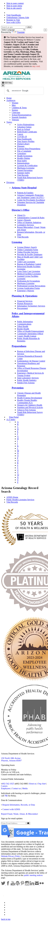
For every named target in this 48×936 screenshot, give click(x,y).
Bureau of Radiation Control (29, 264)
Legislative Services (25, 225)
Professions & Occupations (28, 281)
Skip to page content (15, 3)
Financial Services (24, 301)
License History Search (27, 247)
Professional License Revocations (31, 286)
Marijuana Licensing (25, 168)
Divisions (10, 182)
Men (14, 105)
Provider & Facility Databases (29, 254)
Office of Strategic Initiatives (29, 222)
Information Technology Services (31, 306)
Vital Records (23, 175)
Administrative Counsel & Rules (30, 217)
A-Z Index (10, 419)
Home (9, 98)
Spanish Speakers (19, 117)
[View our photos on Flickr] (41, 884)
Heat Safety (22, 161)
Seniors (15, 110)
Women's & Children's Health (29, 405)
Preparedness (19, 346)
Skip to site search (14, 8)
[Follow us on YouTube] (13, 884)
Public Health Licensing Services (20, 499)
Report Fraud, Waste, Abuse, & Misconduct (19, 814)
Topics (9, 122)
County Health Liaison (26, 336)
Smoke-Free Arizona (26, 383)
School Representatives (21, 115)
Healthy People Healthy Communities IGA (27, 401)
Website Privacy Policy (10, 856)
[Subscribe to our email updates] (37, 884)
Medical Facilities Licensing (29, 274)
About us (32, 783)
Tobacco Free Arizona (26, 410)
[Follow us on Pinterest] (22, 884)
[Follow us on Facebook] (8, 884)
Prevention (18, 387)
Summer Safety (23, 173)
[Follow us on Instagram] (27, 884)
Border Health (23, 329)
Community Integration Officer (30, 333)
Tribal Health (22, 326)
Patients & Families (25, 193)
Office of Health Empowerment (30, 331)
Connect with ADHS (11, 809)
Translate (21, 32)
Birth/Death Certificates (27, 132)
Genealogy (21, 153)
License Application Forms (28, 288)
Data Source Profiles (25, 141)
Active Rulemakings (25, 124)
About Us (21, 215)
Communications (24, 324)
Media (25, 788)
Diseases (20, 146)
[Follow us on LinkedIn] (32, 884)
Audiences (10, 100)
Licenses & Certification (27, 165)
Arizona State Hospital (24, 187)
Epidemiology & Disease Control (31, 361)
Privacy (9, 905)
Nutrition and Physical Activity (30, 407)
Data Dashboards (24, 139)
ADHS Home (12, 497)
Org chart (42, 783)
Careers (4, 786)
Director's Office (20, 210)
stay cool (36, 66)
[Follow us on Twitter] (3, 884)
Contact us (16, 788)
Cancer (20, 134)
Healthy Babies (23, 158)
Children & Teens (19, 108)
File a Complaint (24, 151)
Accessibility (11, 907)
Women (15, 103)
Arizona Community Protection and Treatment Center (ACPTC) (30, 196)
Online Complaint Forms (27, 250)
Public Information (25, 321)
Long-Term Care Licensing (28, 271)
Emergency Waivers (25, 290)
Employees (5, 788)
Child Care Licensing (26, 262)
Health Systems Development (29, 398)
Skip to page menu (14, 6)
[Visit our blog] (17, 884)
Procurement (22, 308)
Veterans (15, 120)
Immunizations (23, 163)
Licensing (17, 242)
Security (9, 912)
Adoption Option (24, 127)
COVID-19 (22, 136)
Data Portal (14, 417)
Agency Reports (24, 220)
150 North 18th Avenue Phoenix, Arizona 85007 (11, 759)
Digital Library (23, 144)
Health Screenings (24, 156)
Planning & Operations (24, 295)
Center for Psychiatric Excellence (31, 200)
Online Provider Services (27, 252)
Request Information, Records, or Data (18, 805)
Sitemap (9, 914)
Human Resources (25, 303)
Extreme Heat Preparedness (28, 148)
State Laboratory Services (28, 378)
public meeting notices (33, 875)
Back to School (23, 129)
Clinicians (16, 112)
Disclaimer (10, 910)
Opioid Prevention (25, 170)
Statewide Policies (14, 902)
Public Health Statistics (26, 380)
